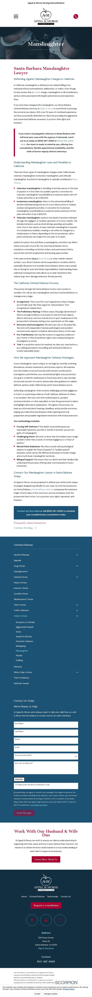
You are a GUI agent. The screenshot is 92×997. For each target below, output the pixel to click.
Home (24, 896)
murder (37, 92)
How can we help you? (24, 763)
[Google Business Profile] (46, 920)
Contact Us (65, 896)
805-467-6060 (46, 961)
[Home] (46, 16)
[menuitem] (44, 555)
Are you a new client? (23, 755)
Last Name (19, 731)
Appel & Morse (46, 108)
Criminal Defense (37, 896)
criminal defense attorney (42, 489)
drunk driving (44, 258)
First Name (19, 723)
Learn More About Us (46, 859)
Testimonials (52, 896)
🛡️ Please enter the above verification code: (32, 785)
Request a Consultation (46, 905)
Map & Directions (46, 948)
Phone (17, 739)
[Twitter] (60, 920)
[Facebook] (32, 920)
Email (17, 747)
